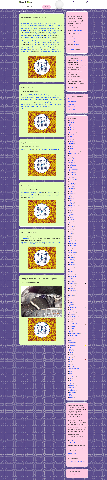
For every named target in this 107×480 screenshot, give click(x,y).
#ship (24, 238)
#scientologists (51, 51)
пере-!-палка (38, 6)
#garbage (40, 25)
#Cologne (35, 23)
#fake (25, 23)
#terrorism (54, 97)
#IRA (23, 97)
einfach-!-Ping (30, 6)
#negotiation (49, 192)
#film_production (25, 40)
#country (43, 28)
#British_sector (39, 97)
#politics (57, 42)
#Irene (56, 95)
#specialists (29, 51)
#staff (48, 42)
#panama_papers (40, 243)
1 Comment (37, 236)
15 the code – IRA (27, 88)
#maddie (38, 46)
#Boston (23, 149)
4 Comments (35, 91)
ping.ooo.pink (60, 6)
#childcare (56, 40)
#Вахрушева (52, 102)
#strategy (78, 46)
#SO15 (45, 94)
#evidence (74, 41)
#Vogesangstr (41, 23)
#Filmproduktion (24, 27)
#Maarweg (23, 25)
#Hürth (51, 27)
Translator (70, 98)
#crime (47, 49)
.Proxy (53, 6)
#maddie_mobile (29, 99)
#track (49, 37)
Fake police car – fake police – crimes (33, 17)
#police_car (29, 23)
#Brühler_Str (58, 51)
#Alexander (30, 28)
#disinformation (56, 47)
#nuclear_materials (25, 195)
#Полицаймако (46, 106)
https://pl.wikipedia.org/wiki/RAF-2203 (29, 106)
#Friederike (43, 101)
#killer (58, 97)
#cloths (47, 33)
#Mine (47, 195)
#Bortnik (36, 28)
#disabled (52, 194)
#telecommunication (25, 49)
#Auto (59, 25)
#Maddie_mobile (31, 46)
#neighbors (44, 39)
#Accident (50, 195)
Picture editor (71, 104)
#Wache (46, 102)
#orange (46, 37)
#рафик (59, 104)
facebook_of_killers (35, 282)
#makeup (41, 33)
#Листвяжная (57, 195)
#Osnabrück (37, 40)
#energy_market (32, 194)
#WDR (34, 27)
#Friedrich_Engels (36, 101)
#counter (49, 97)
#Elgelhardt (59, 99)
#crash (43, 151)
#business (76, 38)
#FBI (59, 192)
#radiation (50, 104)
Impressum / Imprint (72, 453)
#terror (45, 97)
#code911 (78, 33)
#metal (36, 285)
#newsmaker (76, 44)
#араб (40, 106)
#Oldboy (29, 47)
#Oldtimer (39, 27)
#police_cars (53, 39)
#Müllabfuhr (50, 25)
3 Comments (41, 282)
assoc (32, 20)
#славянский (32, 97)
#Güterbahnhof (38, 52)
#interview (49, 35)
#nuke (56, 49)
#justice (45, 42)
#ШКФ (26, 97)
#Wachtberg (41, 102)
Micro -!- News (25, 2)
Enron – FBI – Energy (28, 186)
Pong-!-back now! (35, 146)
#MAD (55, 27)
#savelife (74, 30)
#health (43, 40)
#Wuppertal (35, 44)
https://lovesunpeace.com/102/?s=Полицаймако (32, 108)
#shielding (33, 49)
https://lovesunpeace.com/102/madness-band (31, 104)
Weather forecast (72, 101)
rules (73, 87)
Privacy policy (75, 440)
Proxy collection (71, 109)
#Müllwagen (24, 35)
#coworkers (33, 192)
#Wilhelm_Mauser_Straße (51, 23)
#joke (53, 49)
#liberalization (24, 194)
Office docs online (72, 106)
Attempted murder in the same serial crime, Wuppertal (39, 279)
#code (25, 94)
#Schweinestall (53, 101)
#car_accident (51, 285)
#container (23, 52)
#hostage (52, 28)
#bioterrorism (79, 30)
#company (44, 25)
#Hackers (34, 47)
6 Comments (36, 20)
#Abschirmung (40, 49)
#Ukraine (47, 28)
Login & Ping (46, 6)
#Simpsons (23, 47)
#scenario (31, 197)
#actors (30, 33)
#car (36, 32)
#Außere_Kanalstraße (32, 25)
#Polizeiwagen (45, 27)
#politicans (46, 47)
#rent (22, 23)
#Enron (23, 192)
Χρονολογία (22, 6)
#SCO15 (35, 94)
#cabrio (27, 37)
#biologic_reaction (25, 102)
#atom (36, 195)
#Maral (55, 33)
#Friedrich (24, 101)
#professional (36, 33)
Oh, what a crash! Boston (29, 143)
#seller (39, 39)
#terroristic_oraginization (47, 30)
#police (31, 37)
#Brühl (54, 30)
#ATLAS (44, 104)
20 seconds (79, 60)
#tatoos (53, 42)
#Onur (51, 33)
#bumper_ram (39, 37)
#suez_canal (47, 243)
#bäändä (54, 32)
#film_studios (24, 28)
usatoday (33, 236)
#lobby (39, 30)
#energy (57, 194)
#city (48, 101)
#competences (43, 51)
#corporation (27, 192)
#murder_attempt (36, 35)
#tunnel (39, 47)
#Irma (60, 95)
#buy (78, 36)
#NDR (42, 35)
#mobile (40, 99)
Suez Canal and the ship (29, 232)
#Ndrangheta (24, 39)
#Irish (49, 95)
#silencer (40, 94)
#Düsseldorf (26, 32)
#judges (37, 42)
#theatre (23, 30)
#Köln (55, 25)
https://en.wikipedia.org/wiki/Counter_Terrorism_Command (34, 95)
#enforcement (29, 30)
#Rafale (54, 104)
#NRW (46, 285)
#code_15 (30, 94)
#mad (35, 99)
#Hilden (59, 30)
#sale (74, 36)
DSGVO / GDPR (71, 442)
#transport (23, 51)
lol (31, 146)
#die (37, 99)
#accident (32, 40)
